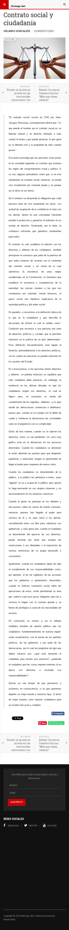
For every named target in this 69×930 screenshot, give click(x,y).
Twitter (32, 825)
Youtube (52, 825)
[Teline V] (18, 4)
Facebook (13, 825)
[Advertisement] (34, 870)
